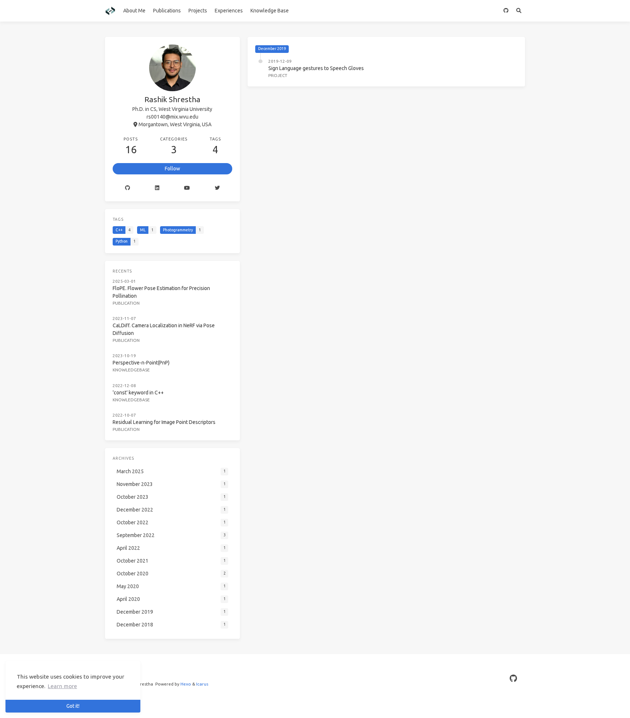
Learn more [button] (62, 686)
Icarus (202, 684)
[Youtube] (187, 188)
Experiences (229, 10)
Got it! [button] (72, 706)
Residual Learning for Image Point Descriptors (164, 422)
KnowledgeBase (131, 369)
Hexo (185, 684)
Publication (126, 303)
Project (277, 75)
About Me (134, 10)
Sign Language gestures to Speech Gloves (316, 68)
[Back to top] (544, 703)
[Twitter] (217, 188)
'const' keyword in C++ (138, 392)
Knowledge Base (269, 10)
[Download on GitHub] (505, 11)
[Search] (518, 11)
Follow (172, 168)
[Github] (128, 188)
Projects (197, 10)
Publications (167, 10)
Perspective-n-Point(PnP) (141, 363)
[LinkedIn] (157, 188)
